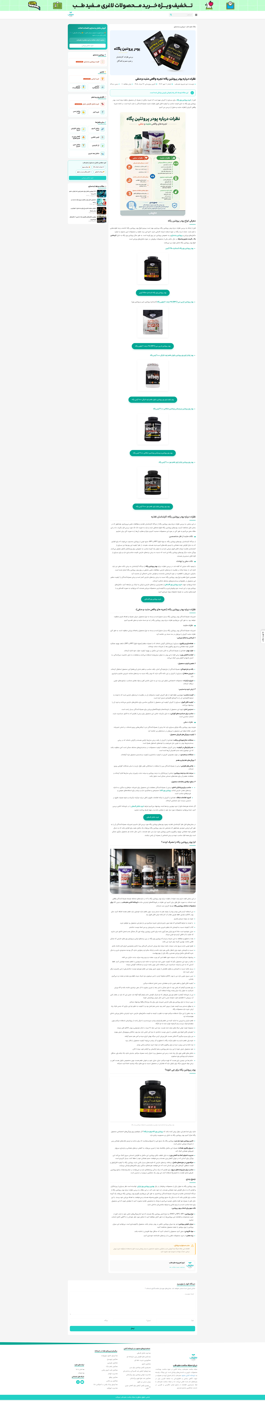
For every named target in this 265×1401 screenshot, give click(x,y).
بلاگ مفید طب (191, 27)
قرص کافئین (97, 137)
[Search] (171, 15)
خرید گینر (98, 112)
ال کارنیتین (98, 145)
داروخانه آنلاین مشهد (188, 1375)
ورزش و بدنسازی (179, 27)
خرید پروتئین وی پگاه (184, 100)
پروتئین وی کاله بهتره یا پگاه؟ (153, 1131)
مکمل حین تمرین (79, 145)
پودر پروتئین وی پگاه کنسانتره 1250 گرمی (179, 248)
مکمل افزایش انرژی (78, 129)
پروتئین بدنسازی (176, 235)
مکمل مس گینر (79, 112)
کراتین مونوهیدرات (78, 87)
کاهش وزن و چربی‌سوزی (78, 137)
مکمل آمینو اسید (98, 129)
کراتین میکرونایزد (98, 87)
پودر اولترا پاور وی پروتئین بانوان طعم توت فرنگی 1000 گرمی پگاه (171, 355)
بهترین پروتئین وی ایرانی (145, 1186)
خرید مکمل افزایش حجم (89, 104)
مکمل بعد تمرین (96, 153)
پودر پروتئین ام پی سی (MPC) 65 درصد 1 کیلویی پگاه (175, 302)
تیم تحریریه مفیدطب (177, 1262)
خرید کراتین (94, 78)
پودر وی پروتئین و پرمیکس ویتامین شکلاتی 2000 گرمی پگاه (173, 409)
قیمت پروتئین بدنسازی (90, 61)
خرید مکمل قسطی (137, 806)
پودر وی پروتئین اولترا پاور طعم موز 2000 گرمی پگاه (176, 462)
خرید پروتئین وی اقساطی (173, 584)
